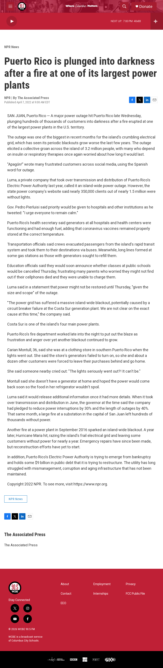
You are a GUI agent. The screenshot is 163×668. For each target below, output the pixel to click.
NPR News (11, 47)
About (65, 584)
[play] (11, 21)
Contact (66, 593)
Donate (145, 6)
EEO (63, 603)
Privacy (131, 584)
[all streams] (156, 21)
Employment (102, 584)
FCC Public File (135, 593)
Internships (100, 593)
